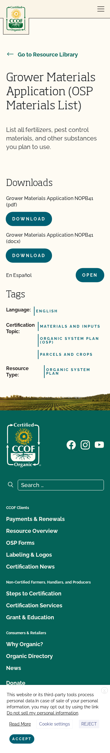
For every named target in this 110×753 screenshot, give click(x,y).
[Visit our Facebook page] (71, 444)
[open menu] (101, 9)
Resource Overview (32, 531)
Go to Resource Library (48, 54)
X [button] (104, 691)
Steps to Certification (33, 593)
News (13, 668)
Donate (15, 683)
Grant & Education (30, 617)
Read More (20, 724)
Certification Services (34, 605)
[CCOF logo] (16, 19)
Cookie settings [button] (54, 724)
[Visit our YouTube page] (99, 444)
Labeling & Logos (29, 554)
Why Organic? (24, 644)
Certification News (30, 566)
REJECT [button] (89, 724)
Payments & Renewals (35, 519)
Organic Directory (29, 656)
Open (90, 275)
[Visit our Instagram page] (85, 444)
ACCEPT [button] (21, 739)
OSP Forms (20, 543)
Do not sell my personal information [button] (42, 713)
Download (29, 218)
